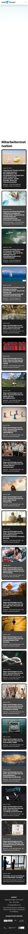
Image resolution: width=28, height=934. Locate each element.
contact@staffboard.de (14, 905)
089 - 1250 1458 (14, 902)
